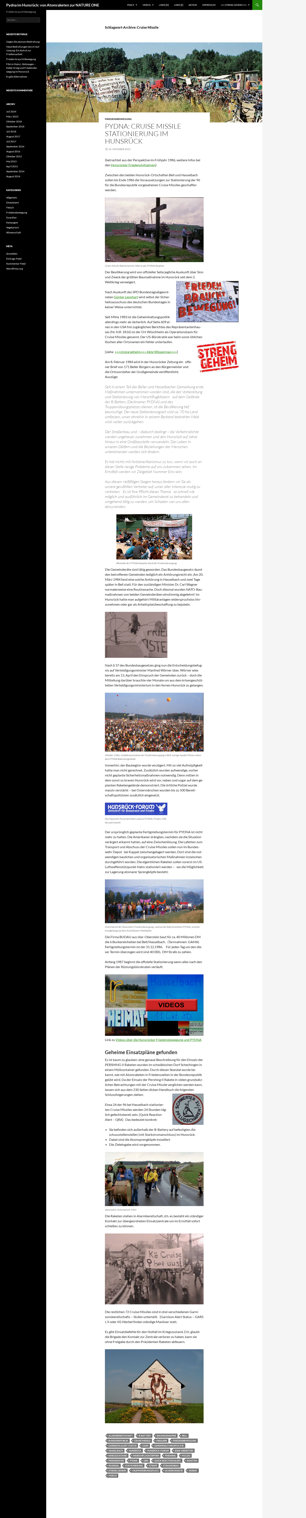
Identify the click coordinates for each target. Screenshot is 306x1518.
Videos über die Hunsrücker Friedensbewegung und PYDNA (159, 1040)
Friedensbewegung (118, 119)
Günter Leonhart (126, 297)
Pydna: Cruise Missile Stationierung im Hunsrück (143, 133)
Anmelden (11, 253)
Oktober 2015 (14, 156)
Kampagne (12, 222)
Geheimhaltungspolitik (169, 1445)
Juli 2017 (11, 141)
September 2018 (15, 126)
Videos (147, 5)
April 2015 (12, 166)
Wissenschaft (13, 232)
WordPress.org (14, 268)
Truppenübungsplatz (145, 1470)
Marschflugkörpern (146, 1455)
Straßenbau (171, 1465)
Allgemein (11, 197)
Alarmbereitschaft (120, 1435)
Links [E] (178, 5)
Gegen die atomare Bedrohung (23, 41)
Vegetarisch (12, 227)
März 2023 (12, 116)
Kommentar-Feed (16, 263)
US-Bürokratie (174, 1470)
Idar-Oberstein (184, 1450)
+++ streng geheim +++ (234, 5)
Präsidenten (116, 1460)
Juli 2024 (11, 111)
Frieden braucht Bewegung (21, 59)
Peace (130, 5)
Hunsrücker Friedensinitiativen (133, 165)
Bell (184, 1435)
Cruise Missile (142, 1440)
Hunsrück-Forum (158, 1450)
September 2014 (15, 171)
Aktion (193, 5)
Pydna (134, 1460)
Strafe (153, 1465)
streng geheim (117, 1470)
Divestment (12, 202)
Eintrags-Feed (13, 258)
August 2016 (13, 151)
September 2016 (15, 146)
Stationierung (134, 1465)
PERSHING (170, 1455)
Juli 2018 (11, 131)
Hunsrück (135, 1450)
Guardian (11, 217)
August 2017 (13, 136)
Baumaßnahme (166, 1435)
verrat (193, 1470)
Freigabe (161, 1440)
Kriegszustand (117, 1455)
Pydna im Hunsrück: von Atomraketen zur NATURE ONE (52, 5)
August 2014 (13, 176)
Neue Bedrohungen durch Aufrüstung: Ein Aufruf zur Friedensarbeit (23, 50)
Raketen (192, 1460)
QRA (145, 1460)
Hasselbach (115, 1450)
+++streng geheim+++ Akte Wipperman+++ (146, 352)
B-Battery (145, 1435)
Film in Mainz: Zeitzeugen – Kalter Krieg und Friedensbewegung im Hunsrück (21, 68)
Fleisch (10, 207)
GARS (145, 1445)
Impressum (208, 5)
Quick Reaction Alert (167, 1460)
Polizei (186, 1455)
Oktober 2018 (14, 121)
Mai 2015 (11, 161)
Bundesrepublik (118, 1440)
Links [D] (164, 5)
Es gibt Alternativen (16, 76)
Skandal (113, 1465)
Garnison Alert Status (122, 1445)
